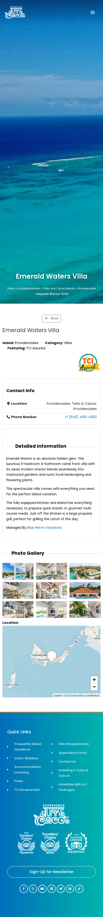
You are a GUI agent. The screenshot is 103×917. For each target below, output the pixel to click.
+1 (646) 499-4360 (81, 417)
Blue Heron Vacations (44, 527)
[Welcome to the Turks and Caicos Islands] (15, 12)
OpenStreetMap (75, 695)
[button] (94, 679)
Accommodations (28, 288)
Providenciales (86, 288)
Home (11, 288)
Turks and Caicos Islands (58, 288)
